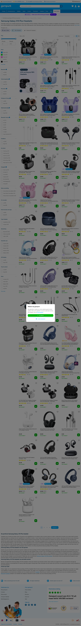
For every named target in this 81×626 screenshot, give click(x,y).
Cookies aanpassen (41, 318)
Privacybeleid (40, 312)
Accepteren (41, 315)
